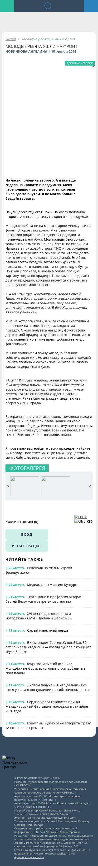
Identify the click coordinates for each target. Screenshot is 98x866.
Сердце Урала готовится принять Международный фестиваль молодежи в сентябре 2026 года (46, 706)
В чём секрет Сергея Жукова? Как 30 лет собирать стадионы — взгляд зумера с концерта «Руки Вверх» (48, 647)
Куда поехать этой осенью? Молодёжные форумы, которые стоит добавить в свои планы (45, 668)
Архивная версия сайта (29, 857)
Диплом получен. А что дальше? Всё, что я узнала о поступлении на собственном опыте (47, 687)
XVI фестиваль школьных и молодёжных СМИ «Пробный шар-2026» (38, 615)
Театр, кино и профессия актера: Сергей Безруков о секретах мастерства (43, 599)
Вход (27, 534)
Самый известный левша (48, 630)
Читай (10, 39)
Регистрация (27, 546)
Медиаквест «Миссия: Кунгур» (52, 584)
